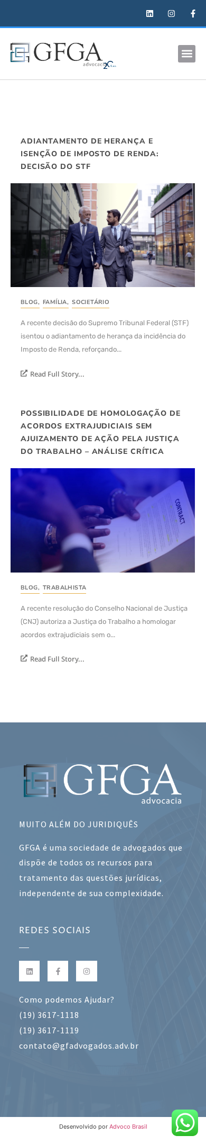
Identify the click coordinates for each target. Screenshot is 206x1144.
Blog (30, 302)
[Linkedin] (29, 971)
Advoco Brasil (128, 1126)
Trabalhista (64, 588)
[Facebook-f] (58, 971)
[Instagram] (86, 971)
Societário (90, 302)
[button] (186, 53)
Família (56, 302)
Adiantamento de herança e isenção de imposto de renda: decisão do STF (90, 154)
